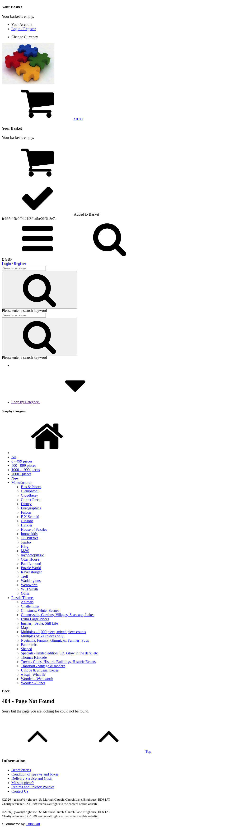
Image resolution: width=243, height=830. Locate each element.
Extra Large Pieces (35, 619)
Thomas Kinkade (34, 657)
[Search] (39, 289)
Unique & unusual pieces (40, 670)
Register (20, 264)
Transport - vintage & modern (43, 666)
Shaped (26, 649)
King (24, 546)
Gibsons (27, 521)
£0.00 (78, 119)
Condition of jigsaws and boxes (35, 774)
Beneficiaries (21, 770)
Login (6, 264)
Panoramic (29, 645)
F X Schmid (30, 517)
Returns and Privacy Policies (32, 787)
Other (25, 593)
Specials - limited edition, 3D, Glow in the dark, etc (59, 653)
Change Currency (24, 37)
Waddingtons (31, 581)
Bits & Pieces (31, 487)
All (13, 457)
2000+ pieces (21, 474)
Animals (27, 602)
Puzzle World (31, 568)
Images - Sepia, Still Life (39, 623)
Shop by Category (25, 402)
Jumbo (26, 542)
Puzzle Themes (22, 598)
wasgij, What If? (33, 674)
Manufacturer (21, 483)
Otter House (30, 559)
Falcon (26, 512)
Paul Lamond (31, 564)
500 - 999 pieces (23, 465)
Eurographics (31, 508)
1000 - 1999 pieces (25, 470)
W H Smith (29, 589)
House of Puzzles (34, 529)
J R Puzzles (29, 538)
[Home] (47, 453)
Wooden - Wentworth (37, 679)
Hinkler (26, 525)
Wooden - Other (33, 683)
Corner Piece (30, 500)
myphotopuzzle (32, 555)
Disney (26, 504)
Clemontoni (29, 491)
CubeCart (33, 824)
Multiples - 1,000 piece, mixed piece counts (53, 632)
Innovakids (29, 534)
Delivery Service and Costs (31, 778)
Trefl (24, 576)
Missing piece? (22, 783)
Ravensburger (31, 572)
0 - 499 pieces (21, 461)
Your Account (21, 25)
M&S (25, 551)
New (15, 478)
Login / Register (23, 29)
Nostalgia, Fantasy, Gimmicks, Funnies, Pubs (55, 640)
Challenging (30, 606)
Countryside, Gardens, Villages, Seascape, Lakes (57, 615)
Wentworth (29, 585)
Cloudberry (29, 495)
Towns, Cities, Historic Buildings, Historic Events (58, 662)
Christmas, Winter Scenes (40, 610)
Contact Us (19, 791)
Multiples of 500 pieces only (42, 636)
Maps (25, 628)
